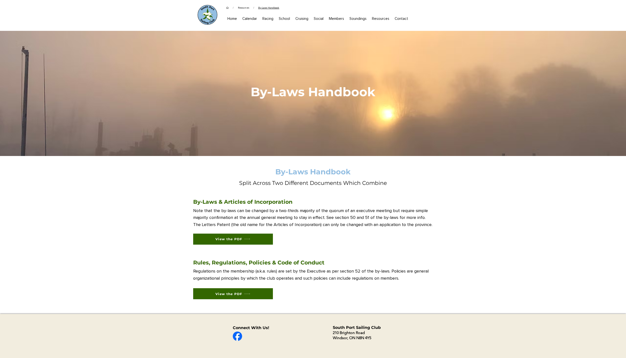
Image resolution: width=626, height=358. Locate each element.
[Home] (227, 7)
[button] (336, 18)
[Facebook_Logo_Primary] (237, 336)
